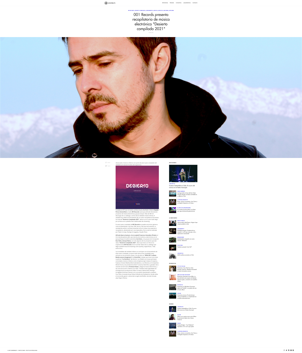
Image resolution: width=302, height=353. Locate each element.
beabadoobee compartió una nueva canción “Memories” (185, 239)
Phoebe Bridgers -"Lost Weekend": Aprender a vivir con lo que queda (185, 325)
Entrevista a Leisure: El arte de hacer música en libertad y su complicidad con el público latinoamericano (186, 297)
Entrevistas (165, 2)
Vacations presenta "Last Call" (184, 247)
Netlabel (171, 10)
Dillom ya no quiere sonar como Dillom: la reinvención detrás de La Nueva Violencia (186, 318)
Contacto (195, 2)
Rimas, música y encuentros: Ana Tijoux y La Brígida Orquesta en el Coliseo (187, 202)
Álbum (179, 323)
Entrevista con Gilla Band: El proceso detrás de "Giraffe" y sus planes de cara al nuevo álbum (186, 288)
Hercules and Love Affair (183, 274)
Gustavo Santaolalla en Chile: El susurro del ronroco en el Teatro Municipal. (182, 186)
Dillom (179, 314)
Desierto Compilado (140, 10)
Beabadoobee (180, 237)
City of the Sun (181, 266)
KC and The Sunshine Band (184, 207)
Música (155, 10)
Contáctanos (21, 350)
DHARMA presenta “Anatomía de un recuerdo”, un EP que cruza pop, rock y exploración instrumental (186, 232)
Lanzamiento (149, 10)
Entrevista (180, 284)
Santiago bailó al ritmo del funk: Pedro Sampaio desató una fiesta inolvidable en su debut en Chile (187, 194)
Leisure (179, 293)
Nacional (166, 10)
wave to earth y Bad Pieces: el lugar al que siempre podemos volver (187, 223)
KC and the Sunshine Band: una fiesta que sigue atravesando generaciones (186, 210)
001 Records (131, 10)
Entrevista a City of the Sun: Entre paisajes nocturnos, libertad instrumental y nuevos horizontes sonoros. (187, 269)
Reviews (172, 2)
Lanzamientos (187, 2)
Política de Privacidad (31, 350)
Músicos (160, 10)
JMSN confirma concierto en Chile (185, 255)
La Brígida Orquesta (182, 199)
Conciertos (178, 2)
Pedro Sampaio (181, 191)
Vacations (180, 245)
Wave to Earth (181, 220)
